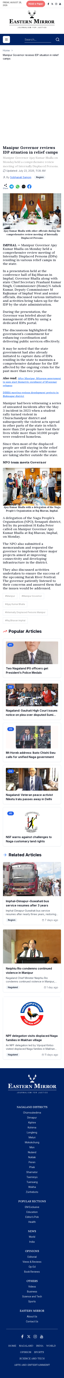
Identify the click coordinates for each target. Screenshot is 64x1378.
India (32, 1241)
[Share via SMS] (24, 186)
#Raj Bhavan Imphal (15, 620)
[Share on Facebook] (29, 186)
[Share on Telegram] (11, 186)
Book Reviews (32, 1271)
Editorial (32, 1256)
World (32, 1236)
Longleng (32, 1132)
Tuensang (32, 1182)
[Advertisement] (32, 106)
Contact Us (32, 1321)
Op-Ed (32, 1266)
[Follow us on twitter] (52, 4)
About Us (32, 1316)
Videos (32, 1286)
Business (32, 1291)
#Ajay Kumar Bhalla (15, 604)
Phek (32, 1167)
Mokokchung (32, 1142)
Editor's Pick (32, 1217)
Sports (32, 1301)
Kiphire (32, 1122)
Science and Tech (32, 1296)
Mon (32, 1147)
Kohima (32, 1127)
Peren (32, 1162)
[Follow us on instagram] (56, 4)
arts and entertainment (32, 1364)
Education (32, 1212)
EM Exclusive (32, 1207)
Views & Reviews (32, 1261)
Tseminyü (32, 1177)
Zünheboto (32, 1192)
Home (6, 50)
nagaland (26, 1345)
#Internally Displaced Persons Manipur (25, 612)
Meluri (32, 1137)
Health (32, 1222)
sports (39, 1352)
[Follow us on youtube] (60, 4)
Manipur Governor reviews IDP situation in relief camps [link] (30, 56)
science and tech (32, 1358)
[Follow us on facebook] (48, 4)
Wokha (32, 1187)
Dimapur (32, 1117)
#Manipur (10, 596)
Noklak (32, 1157)
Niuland (32, 1152)
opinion (25, 1352)
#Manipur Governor (32, 596)
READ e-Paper (35, 4)
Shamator (32, 1172)
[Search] (57, 39)
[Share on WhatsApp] (17, 186)
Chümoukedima (32, 1112)
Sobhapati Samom (20, 177)
